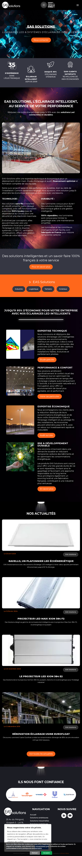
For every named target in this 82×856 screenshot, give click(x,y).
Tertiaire (48, 289)
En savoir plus (46, 489)
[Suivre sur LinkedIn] (63, 815)
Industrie (19, 289)
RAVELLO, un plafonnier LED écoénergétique (41, 561)
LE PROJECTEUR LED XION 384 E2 (41, 676)
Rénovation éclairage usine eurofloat (41, 734)
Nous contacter (41, 40)
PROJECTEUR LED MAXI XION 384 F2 (41, 618)
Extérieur (63, 289)
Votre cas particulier (49, 396)
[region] (27, 838)
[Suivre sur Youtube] (70, 815)
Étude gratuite (47, 359)
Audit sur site (46, 435)
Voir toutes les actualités (41, 754)
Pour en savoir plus (41, 267)
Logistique (33, 289)
